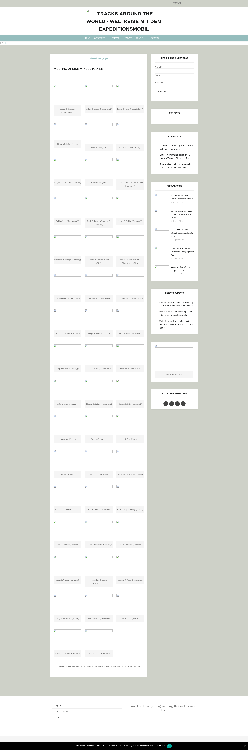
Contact (177, 3)
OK (169, 746)
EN (5, 43)
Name (158, 75)
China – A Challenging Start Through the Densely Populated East (182, 251)
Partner (58, 717)
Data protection (62, 711)
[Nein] (244, 746)
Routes (115, 38)
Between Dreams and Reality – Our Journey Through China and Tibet (182, 214)
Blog (87, 38)
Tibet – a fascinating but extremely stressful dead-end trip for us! (182, 232)
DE (1, 43)
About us (154, 38)
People (139, 38)
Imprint (58, 705)
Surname (159, 82)
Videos (128, 38)
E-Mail (158, 67)
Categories (99, 38)
